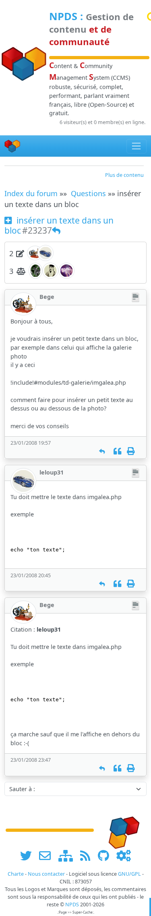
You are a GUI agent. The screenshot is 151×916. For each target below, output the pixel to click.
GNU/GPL (129, 873)
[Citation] (117, 451)
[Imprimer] (130, 451)
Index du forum (31, 193)
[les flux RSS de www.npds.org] (88, 855)
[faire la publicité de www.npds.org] (47, 855)
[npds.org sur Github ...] (106, 855)
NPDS (63, 16)
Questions (88, 193)
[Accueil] (12, 146)
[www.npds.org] (121, 829)
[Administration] (123, 855)
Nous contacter (46, 873)
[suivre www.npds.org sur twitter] (28, 855)
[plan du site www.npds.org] (68, 855)
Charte (16, 873)
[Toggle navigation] (136, 146)
